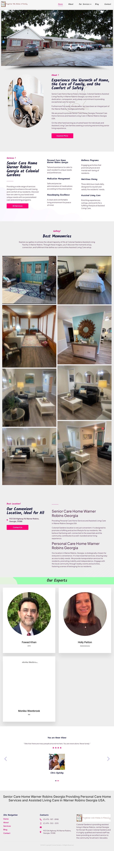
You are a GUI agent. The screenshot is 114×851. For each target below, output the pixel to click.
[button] (5, 38)
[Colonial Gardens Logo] (93, 818)
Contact (107, 4)
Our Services (84, 4)
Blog (97, 4)
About (70, 4)
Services (7, 826)
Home (60, 4)
